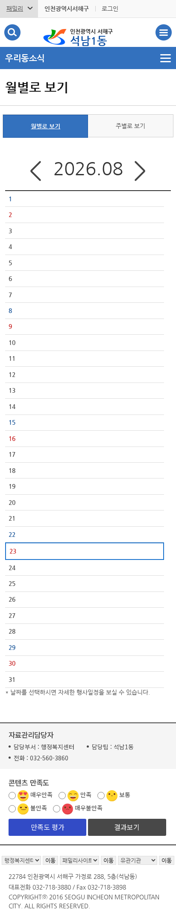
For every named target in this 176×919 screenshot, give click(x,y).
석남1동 (91, 37)
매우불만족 (89, 807)
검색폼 (12, 32)
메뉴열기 (88, 58)
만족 (85, 794)
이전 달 (34, 171)
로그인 (110, 8)
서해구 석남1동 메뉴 (163, 32)
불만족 (38, 807)
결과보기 (127, 827)
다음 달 (141, 171)
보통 (124, 794)
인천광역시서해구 (66, 8)
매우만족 (41, 794)
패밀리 (14, 8)
